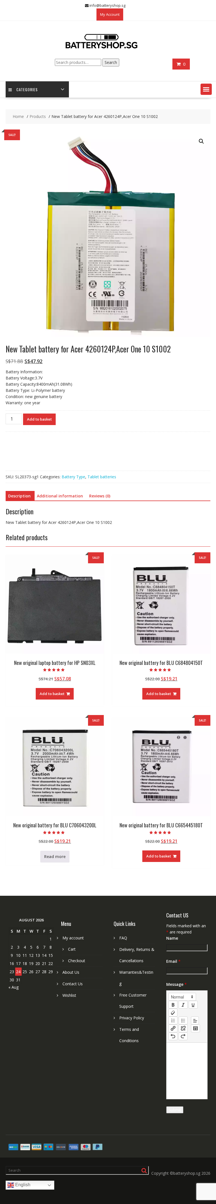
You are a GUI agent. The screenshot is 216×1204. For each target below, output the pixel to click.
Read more (55, 856)
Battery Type (73, 476)
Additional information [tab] (60, 496)
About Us (70, 972)
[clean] (172, 1013)
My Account (110, 14)
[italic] (183, 1005)
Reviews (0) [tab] (99, 496)
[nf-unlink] (183, 1028)
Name (172, 938)
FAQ (123, 938)
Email (173, 961)
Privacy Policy (131, 1017)
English (22, 1185)
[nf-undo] (172, 1036)
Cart (72, 949)
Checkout (76, 960)
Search (111, 62)
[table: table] (195, 1028)
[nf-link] (172, 1028)
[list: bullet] (183, 1020)
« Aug (13, 987)
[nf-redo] (183, 1036)
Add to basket (39, 419)
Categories (27, 89)
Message (176, 984)
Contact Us (72, 983)
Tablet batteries (101, 476)
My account (73, 938)
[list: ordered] (172, 1020)
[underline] (193, 1005)
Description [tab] (19, 496)
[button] (206, 89)
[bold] (172, 1005)
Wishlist (69, 995)
